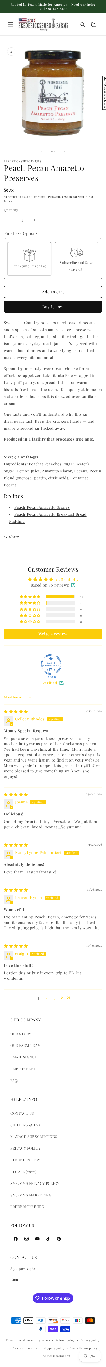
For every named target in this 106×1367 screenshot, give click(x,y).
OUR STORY (20, 1033)
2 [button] (47, 997)
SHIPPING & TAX (25, 1124)
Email (15, 1279)
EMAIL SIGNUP (23, 1057)
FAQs (14, 1080)
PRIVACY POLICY (25, 1148)
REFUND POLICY (25, 1159)
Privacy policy (90, 1340)
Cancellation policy (84, 1348)
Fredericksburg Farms (34, 1340)
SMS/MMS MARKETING (30, 1195)
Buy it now (53, 306)
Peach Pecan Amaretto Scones (42, 507)
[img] (16, 711)
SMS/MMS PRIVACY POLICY (34, 1183)
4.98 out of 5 (67, 579)
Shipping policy (54, 1348)
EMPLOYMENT (23, 1068)
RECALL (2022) (23, 1171)
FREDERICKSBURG (27, 1206)
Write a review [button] (52, 634)
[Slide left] (41, 151)
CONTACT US (22, 1113)
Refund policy (65, 1340)
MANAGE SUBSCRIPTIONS (33, 1136)
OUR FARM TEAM (25, 1045)
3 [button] (55, 997)
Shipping (10, 197)
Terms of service (25, 1348)
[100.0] (51, 664)
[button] (10, 24)
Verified (49, 682)
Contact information (55, 1356)
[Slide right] (64, 151)
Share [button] (14, 536)
